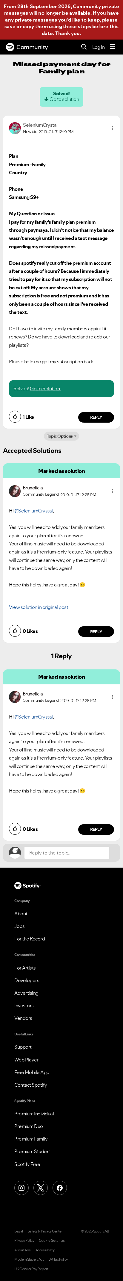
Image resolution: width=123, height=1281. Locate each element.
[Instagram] (21, 1188)
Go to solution (64, 99)
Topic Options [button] (60, 436)
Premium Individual (34, 1113)
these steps (77, 26)
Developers (26, 980)
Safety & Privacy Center (45, 1231)
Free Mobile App (31, 1072)
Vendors (23, 1018)
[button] (112, 128)
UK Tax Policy (58, 1259)
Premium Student (32, 1151)
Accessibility (45, 1250)
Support (23, 1046)
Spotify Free (27, 1164)
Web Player (26, 1059)
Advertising (26, 993)
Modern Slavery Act (29, 1259)
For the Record (29, 938)
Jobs (19, 926)
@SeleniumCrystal (33, 510)
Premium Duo (28, 1126)
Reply (96, 417)
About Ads (22, 1250)
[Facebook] (60, 1188)
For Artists (25, 967)
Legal (18, 1231)
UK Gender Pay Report (31, 1269)
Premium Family (30, 1138)
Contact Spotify (30, 1085)
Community (32, 47)
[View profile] (15, 127)
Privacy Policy (24, 1240)
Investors (24, 1005)
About (20, 913)
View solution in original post (38, 607)
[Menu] (112, 47)
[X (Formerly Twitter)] (40, 1188)
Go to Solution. (45, 388)
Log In (98, 47)
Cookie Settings (52, 1240)
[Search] (84, 47)
